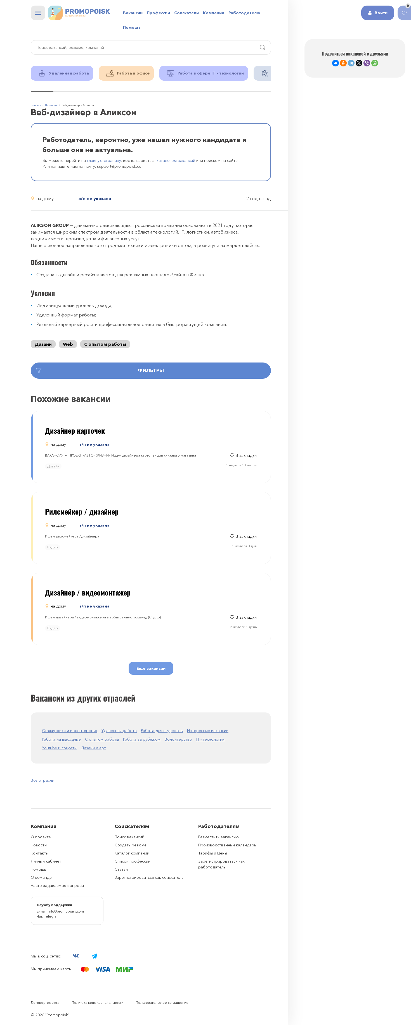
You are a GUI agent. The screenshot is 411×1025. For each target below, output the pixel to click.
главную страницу (104, 160)
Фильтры (151, 370)
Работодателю (244, 12)
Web (68, 344)
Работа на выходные (61, 739)
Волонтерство (178, 739)
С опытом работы (105, 344)
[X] (359, 63)
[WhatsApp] (374, 63)
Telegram (52, 916)
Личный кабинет (46, 861)
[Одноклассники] (343, 63)
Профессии (158, 12)
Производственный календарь (227, 845)
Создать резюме (131, 845)
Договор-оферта (45, 1002)
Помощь (132, 27)
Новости (39, 845)
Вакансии (133, 12)
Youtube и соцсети (59, 747)
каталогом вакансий (176, 160)
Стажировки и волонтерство (69, 730)
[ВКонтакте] (335, 63)
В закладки (246, 455)
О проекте (41, 836)
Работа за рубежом (141, 739)
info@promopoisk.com (66, 911)
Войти (381, 12)
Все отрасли (42, 780)
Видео (52, 547)
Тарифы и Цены (212, 853)
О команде (41, 877)
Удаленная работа (119, 730)
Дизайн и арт (93, 747)
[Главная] (79, 13)
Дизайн (43, 344)
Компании (213, 12)
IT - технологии (210, 739)
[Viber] (366, 63)
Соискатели (186, 12)
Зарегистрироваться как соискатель (149, 877)
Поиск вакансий (129, 836)
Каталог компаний (132, 853)
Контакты (39, 853)
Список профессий (132, 861)
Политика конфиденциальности (97, 1002)
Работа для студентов (162, 730)
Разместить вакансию (218, 836)
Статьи (121, 869)
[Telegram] (351, 63)
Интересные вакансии (207, 730)
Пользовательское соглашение (162, 1002)
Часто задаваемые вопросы (57, 885)
